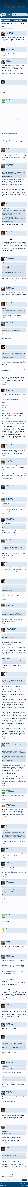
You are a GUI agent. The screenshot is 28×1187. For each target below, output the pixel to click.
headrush (8, 148)
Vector (7, 60)
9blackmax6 (9, 287)
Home (3, 14)
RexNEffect (9, 1091)
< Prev (2, 28)
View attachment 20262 (18, 965)
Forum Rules (11, 16)
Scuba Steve (9, 460)
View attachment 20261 (7, 967)
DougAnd (8, 928)
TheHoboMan (9, 32)
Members (15, 14)
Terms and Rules (24, 1185)
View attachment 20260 (18, 967)
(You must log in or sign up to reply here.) (19, 1174)
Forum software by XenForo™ (6, 1185)
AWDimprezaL (9, 485)
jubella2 (8, 941)
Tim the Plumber (10, 48)
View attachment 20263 (7, 965)
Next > (11, 28)
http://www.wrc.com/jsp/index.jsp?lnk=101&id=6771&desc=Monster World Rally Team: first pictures (14, 872)
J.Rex (7, 862)
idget (7, 743)
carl (7, 80)
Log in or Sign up (22, 1)
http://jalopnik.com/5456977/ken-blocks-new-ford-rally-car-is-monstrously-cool (13, 972)
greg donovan (9, 164)
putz (7, 203)
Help (26, 1183)
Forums (8, 14)
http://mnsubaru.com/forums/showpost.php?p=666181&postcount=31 (11, 643)
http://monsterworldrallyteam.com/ (9, 133)
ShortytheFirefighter (11, 231)
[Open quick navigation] (26, 20)
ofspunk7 (8, 955)
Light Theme (3, 1183)
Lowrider (8, 99)
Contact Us (22, 1183)
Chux (7, 345)
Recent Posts (4, 16)
